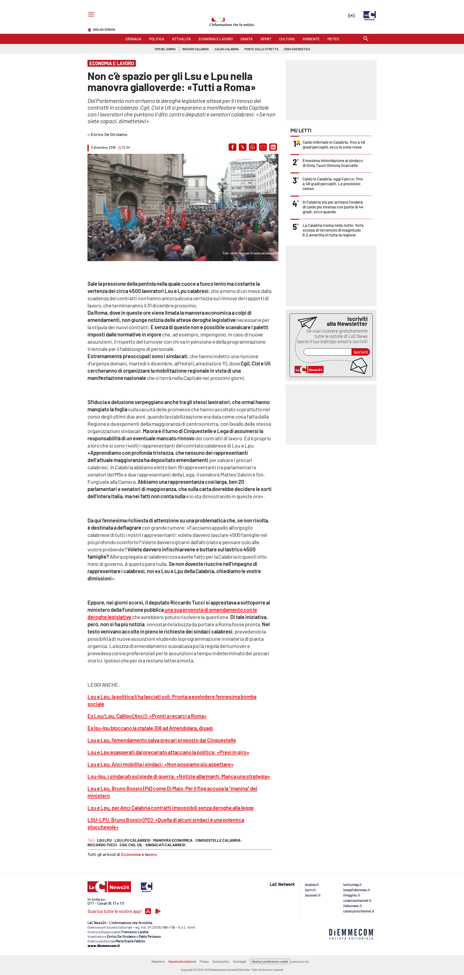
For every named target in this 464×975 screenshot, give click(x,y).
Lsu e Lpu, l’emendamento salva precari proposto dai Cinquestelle (161, 740)
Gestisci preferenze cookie (270, 961)
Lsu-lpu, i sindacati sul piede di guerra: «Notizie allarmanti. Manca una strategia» (178, 776)
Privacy (204, 961)
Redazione (158, 961)
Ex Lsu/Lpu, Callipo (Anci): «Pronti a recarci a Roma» (147, 716)
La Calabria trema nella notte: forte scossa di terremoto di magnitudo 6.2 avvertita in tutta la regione (333, 230)
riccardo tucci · (102, 844)
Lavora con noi (299, 961)
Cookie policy (220, 961)
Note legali (239, 961)
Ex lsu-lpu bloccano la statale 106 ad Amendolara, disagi (150, 728)
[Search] (365, 39)
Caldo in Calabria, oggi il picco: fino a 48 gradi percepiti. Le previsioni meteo (333, 183)
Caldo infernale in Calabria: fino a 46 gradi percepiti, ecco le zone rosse (334, 144)
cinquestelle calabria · (219, 840)
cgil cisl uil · (132, 844)
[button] (232, 147)
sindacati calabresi (165, 844)
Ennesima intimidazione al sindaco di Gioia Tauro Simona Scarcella (333, 163)
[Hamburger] (90, 15)
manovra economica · (173, 840)
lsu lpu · (105, 840)
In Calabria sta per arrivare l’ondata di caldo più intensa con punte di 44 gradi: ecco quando (333, 206)
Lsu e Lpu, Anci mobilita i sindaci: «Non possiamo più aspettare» (160, 764)
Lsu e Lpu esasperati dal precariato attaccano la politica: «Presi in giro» (168, 752)
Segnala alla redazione (182, 961)
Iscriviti (361, 352)
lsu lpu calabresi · (133, 840)
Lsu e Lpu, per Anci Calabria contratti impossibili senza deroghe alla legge (170, 807)
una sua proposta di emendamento (203, 609)
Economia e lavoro (139, 854)
